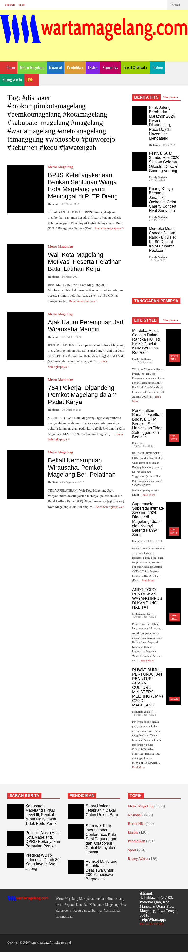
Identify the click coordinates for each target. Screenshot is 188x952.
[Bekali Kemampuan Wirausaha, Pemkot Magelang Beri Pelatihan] (25, 474)
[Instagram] (152, 5)
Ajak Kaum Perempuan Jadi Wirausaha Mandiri (86, 326)
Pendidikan (75, 67)
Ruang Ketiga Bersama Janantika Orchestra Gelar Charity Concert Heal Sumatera (162, 200)
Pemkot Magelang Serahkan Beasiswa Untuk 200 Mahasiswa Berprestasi (101, 870)
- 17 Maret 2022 (69, 203)
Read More (149, 494)
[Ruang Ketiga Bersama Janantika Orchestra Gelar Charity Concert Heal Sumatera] (139, 197)
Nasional (55, 67)
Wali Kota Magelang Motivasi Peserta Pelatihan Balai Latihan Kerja (85, 261)
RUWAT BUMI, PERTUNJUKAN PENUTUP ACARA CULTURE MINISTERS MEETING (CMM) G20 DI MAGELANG (147, 687)
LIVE (30, 80)
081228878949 (151, 924)
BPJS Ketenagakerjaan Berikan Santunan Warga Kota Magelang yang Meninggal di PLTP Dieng (83, 185)
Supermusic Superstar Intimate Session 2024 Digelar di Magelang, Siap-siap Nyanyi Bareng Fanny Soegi (148, 519)
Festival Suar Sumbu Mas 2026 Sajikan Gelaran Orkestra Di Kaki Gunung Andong (164, 162)
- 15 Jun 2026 (157, 180)
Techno (157, 67)
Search (176, 5)
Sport (21, 4)
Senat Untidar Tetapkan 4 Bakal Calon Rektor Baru (102, 810)
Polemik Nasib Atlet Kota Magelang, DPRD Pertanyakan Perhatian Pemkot (42, 839)
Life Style (10, 4)
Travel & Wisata (135, 67)
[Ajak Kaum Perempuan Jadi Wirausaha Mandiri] (25, 336)
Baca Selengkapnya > (83, 301)
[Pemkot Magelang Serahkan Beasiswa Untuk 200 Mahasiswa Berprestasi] (76, 867)
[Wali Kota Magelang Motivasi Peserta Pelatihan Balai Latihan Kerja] (25, 268)
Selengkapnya (171, 97)
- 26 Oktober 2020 (71, 409)
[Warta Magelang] (94, 35)
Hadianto (53, 203)
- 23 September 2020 (72, 482)
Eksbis (92, 67)
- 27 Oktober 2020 (71, 337)
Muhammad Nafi (142, 613)
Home (10, 67)
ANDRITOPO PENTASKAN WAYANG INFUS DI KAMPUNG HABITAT (147, 598)
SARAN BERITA (24, 796)
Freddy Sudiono (158, 177)
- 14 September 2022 (144, 714)
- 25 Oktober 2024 (142, 446)
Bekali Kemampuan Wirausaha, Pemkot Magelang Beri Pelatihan (82, 467)
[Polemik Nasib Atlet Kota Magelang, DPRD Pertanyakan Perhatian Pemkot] (15, 838)
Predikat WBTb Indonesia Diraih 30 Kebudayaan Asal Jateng (42, 862)
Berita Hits (136, 823)
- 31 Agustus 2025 (142, 361)
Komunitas (110, 67)
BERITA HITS (146, 97)
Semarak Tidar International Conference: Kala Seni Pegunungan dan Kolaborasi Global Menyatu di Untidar (101, 839)
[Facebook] (145, 5)
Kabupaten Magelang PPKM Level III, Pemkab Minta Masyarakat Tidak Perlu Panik (40, 815)
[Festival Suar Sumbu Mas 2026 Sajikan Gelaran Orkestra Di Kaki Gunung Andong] (139, 161)
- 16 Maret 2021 (69, 276)
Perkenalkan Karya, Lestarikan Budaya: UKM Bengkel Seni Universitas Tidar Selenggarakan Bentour (147, 423)
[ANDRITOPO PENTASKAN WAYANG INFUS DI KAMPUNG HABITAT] (173, 606)
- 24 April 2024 (153, 541)
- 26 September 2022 (144, 616)
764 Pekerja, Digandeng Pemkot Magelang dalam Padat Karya (82, 394)
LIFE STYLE (145, 320)
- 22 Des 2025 (157, 220)
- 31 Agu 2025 (157, 259)
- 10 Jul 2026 (168, 144)
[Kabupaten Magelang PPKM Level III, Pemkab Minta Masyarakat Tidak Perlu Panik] (15, 811)
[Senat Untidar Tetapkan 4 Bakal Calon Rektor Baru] (76, 811)
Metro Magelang (32, 67)
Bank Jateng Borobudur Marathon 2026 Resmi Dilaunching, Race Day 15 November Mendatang (162, 122)
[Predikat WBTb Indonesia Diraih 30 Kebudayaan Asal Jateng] (15, 860)
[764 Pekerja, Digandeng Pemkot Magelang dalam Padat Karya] (25, 401)
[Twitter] (160, 5)
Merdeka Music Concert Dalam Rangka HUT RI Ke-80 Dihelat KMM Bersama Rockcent (163, 239)
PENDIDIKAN (82, 796)
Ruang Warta (12, 80)
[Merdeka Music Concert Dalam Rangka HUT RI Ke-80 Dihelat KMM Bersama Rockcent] (139, 236)
